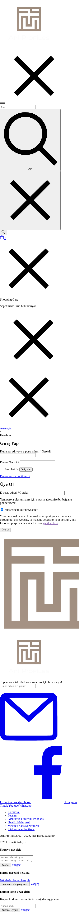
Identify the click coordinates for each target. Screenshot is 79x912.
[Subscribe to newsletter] (29, 744)
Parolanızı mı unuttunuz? (15, 476)
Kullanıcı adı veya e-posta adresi (25, 451)
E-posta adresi (14, 492)
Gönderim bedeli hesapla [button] (15, 880)
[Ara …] (3, 232)
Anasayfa (6, 428)
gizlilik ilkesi (50, 523)
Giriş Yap (26, 469)
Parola (9, 462)
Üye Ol (5, 530)
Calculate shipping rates (15, 884)
